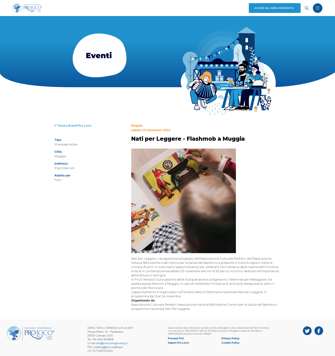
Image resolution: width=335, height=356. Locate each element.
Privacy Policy (230, 338)
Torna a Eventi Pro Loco (73, 125)
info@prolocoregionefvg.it (112, 343)
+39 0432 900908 (102, 339)
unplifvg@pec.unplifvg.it (108, 347)
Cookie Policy (230, 342)
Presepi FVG (176, 338)
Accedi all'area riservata (274, 8)
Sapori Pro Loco (178, 342)
